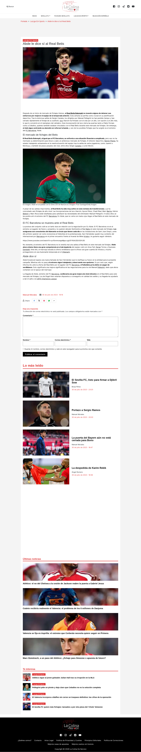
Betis (88, 229)
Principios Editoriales (93, 740)
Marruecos (41, 236)
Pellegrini (101, 267)
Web (88, 340)
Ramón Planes (109, 141)
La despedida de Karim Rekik (89, 468)
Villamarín (66, 252)
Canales (78, 146)
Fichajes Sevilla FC (62, 16)
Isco (61, 121)
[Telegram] (123, 6)
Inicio (34, 16)
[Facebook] (114, 6)
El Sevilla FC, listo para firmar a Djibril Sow (94, 381)
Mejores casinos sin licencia (82, 744)
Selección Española (100, 16)
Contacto (38, 740)
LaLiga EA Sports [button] (80, 16)
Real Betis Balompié (75, 113)
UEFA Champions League (47, 279)
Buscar (11, 6)
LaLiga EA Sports (37, 21)
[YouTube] (133, 6)
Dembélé (26, 250)
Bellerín (25, 214)
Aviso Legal (48, 740)
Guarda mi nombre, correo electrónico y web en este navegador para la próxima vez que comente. (63, 349)
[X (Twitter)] (128, 6)
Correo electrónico (63, 340)
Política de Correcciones (113, 740)
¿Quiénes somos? (24, 740)
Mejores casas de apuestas (58, 744)
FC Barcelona (31, 130)
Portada (24, 21)
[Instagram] (119, 6)
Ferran (98, 247)
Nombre (26, 340)
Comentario (28, 315)
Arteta (86, 236)
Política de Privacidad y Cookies (69, 740)
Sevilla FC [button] (45, 16)
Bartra (109, 211)
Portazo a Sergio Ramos (86, 410)
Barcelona (53, 216)
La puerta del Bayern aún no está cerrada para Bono (91, 439)
